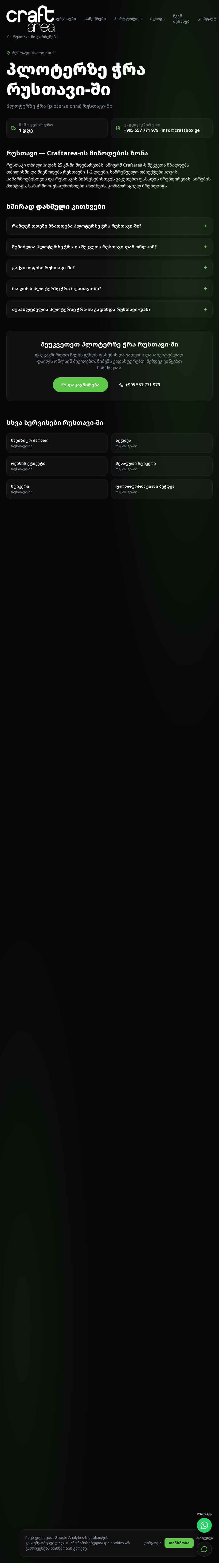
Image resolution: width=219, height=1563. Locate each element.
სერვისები (65, 18)
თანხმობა (179, 1542)
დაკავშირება (84, 385)
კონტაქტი (208, 18)
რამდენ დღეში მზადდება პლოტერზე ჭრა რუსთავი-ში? (109, 226)
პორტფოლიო (128, 18)
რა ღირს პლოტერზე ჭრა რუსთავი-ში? (109, 288)
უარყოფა (152, 1542)
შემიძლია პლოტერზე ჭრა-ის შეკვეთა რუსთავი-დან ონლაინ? (109, 247)
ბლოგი (157, 18)
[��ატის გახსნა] (204, 1549)
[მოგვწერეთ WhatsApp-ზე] (204, 1525)
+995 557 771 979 (142, 385)
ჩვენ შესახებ (181, 18)
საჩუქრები (95, 18)
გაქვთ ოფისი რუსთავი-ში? (109, 267)
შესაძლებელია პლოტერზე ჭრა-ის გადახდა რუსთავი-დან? (109, 309)
